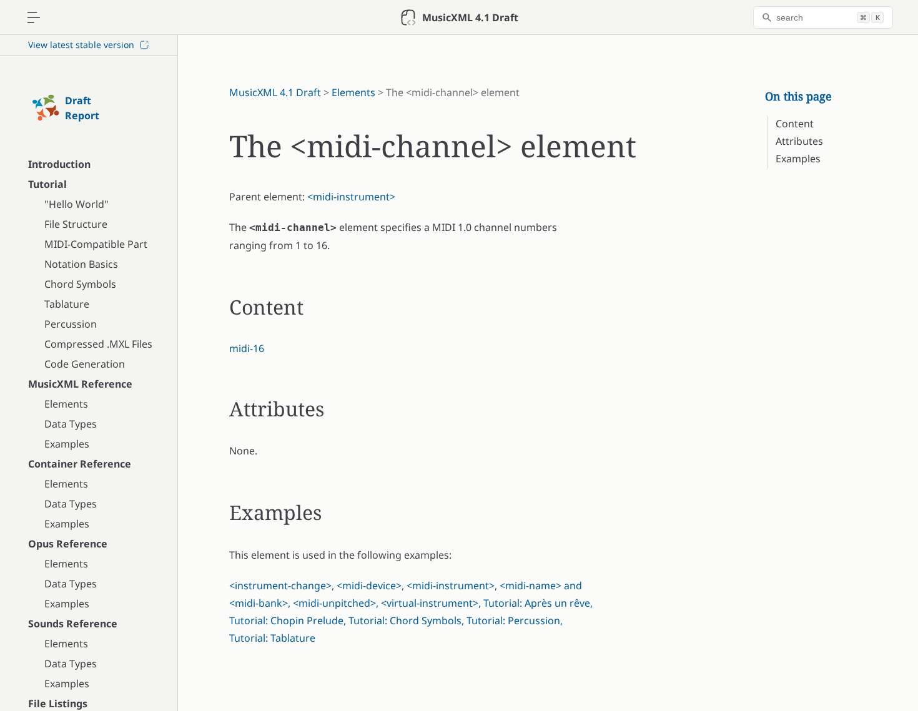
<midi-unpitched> (334, 603)
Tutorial (47, 184)
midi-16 (246, 348)
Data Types (70, 424)
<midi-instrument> (351, 196)
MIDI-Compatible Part (95, 244)
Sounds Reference (72, 623)
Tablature (66, 304)
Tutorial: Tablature (272, 638)
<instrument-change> (280, 585)
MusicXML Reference (80, 384)
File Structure (75, 224)
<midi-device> (369, 585)
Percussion (70, 324)
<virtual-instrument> (429, 603)
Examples (66, 444)
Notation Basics (81, 264)
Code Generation (84, 364)
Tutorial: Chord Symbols (404, 620)
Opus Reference (67, 544)
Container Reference (79, 464)
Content (795, 123)
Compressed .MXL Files (98, 344)
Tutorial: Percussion (513, 620)
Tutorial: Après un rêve (536, 603)
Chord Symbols (80, 284)
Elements (66, 404)
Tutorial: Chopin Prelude (286, 620)
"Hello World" (76, 204)
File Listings (57, 703)
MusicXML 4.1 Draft (275, 92)
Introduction (59, 164)
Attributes (799, 141)
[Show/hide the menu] (33, 17)
